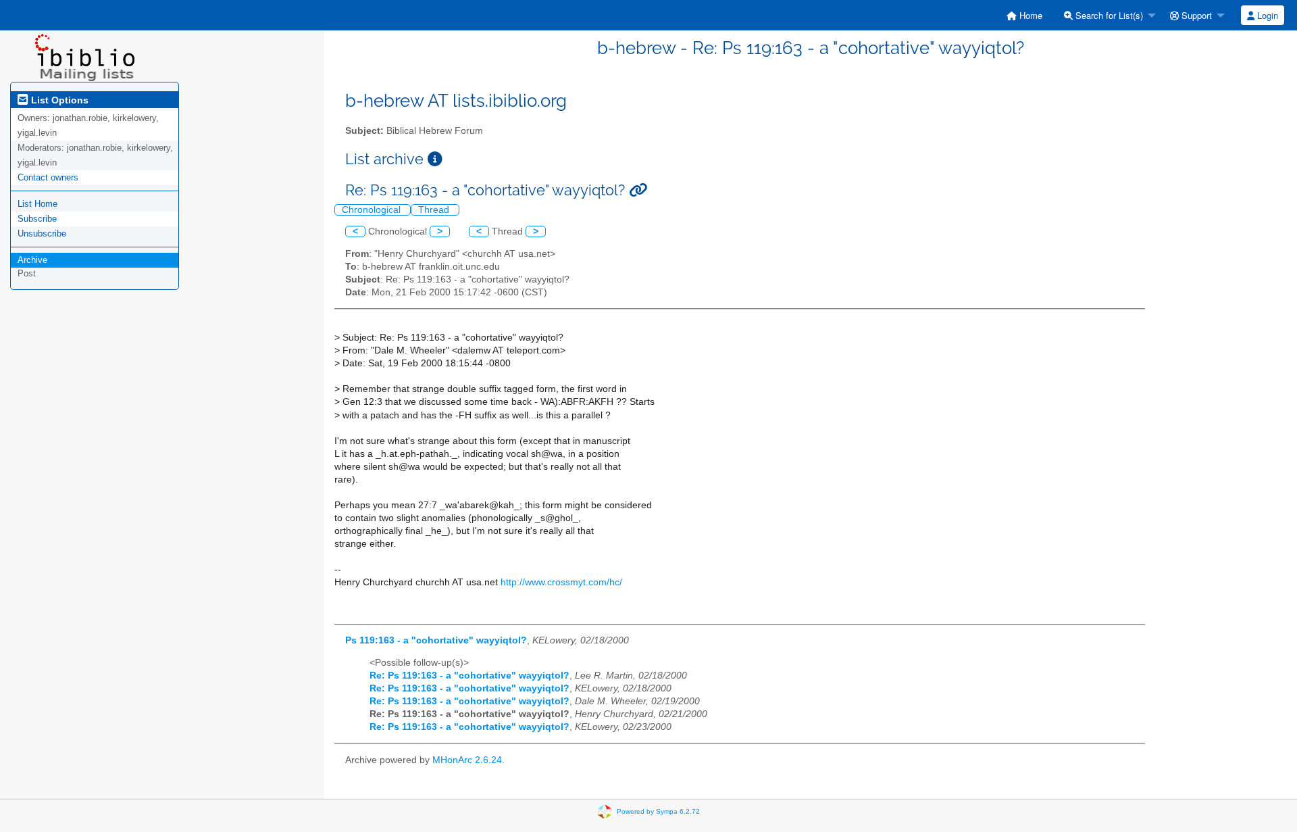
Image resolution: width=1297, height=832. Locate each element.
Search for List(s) (1108, 15)
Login (1266, 15)
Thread (435, 210)
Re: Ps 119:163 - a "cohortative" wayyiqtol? (469, 675)
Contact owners (48, 177)
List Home (37, 204)
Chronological (372, 210)
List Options (58, 100)
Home (1029, 15)
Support (1195, 15)
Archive (32, 260)
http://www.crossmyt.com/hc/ (561, 582)
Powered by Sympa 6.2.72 (658, 810)
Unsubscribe (42, 233)
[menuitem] (1024, 15)
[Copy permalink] (638, 190)
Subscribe (37, 219)
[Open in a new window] (435, 159)
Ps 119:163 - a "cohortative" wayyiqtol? (436, 640)
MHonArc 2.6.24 (467, 760)
